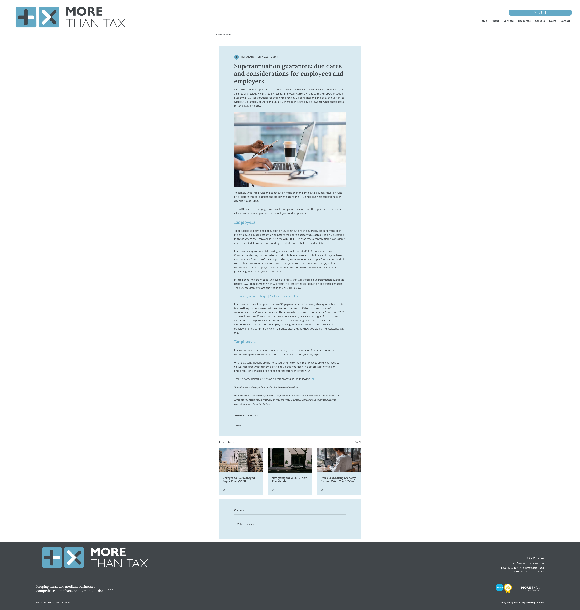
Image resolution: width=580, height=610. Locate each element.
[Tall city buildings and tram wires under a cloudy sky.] (241, 460)
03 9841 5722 (535, 558)
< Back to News (223, 35)
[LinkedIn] (535, 12)
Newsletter (240, 415)
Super (250, 415)
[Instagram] (540, 12)
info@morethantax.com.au (528, 563)
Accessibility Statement (534, 602)
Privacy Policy (506, 602)
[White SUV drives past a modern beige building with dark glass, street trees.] (290, 460)
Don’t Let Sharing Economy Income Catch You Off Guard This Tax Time (339, 479)
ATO (257, 415)
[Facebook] (546, 12)
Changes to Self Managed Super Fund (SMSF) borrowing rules (239, 479)
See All (358, 442)
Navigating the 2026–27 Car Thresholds (289, 479)
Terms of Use (518, 602)
